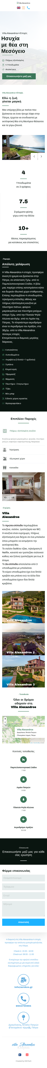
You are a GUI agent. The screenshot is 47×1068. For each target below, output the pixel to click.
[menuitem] (18, 7)
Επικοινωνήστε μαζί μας (19, 76)
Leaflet (31, 742)
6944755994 (23, 1006)
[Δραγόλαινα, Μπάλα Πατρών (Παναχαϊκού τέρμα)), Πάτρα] (23, 1017)
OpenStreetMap (37, 742)
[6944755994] (23, 999)
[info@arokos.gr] (23, 980)
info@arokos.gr (23, 987)
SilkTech (28, 1061)
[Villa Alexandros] (23, 3)
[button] (23, 8)
